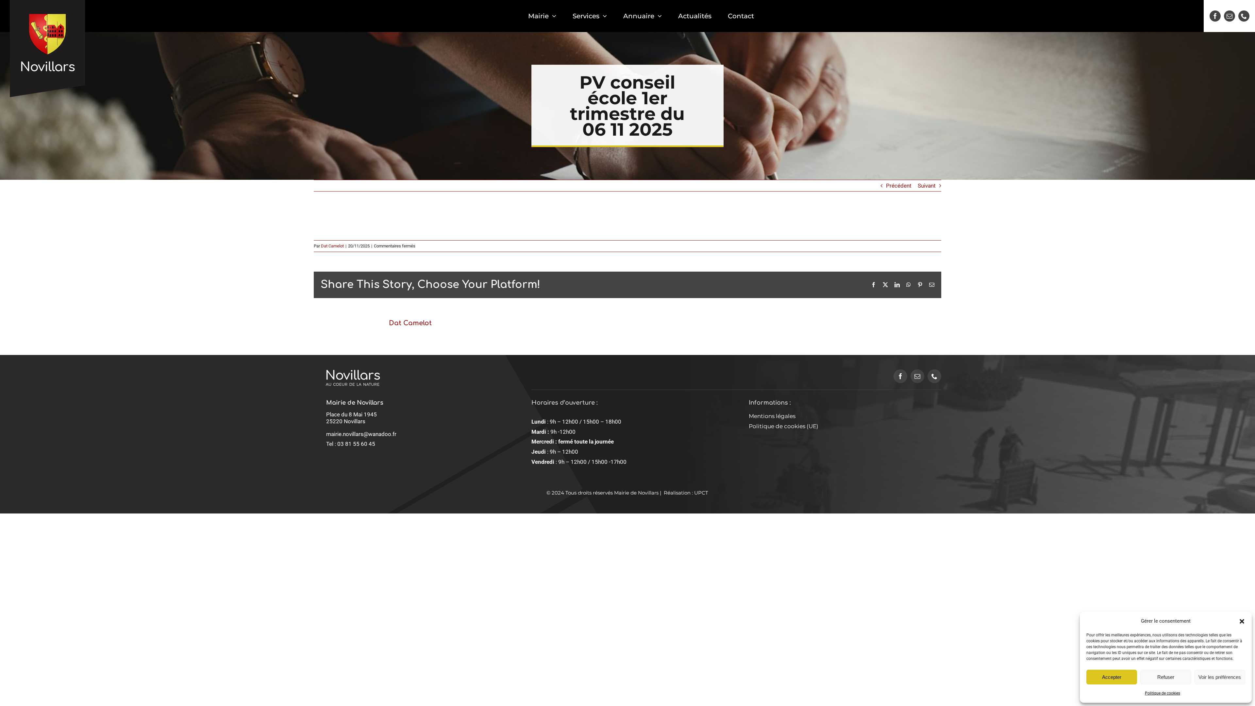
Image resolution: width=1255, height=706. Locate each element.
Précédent (899, 185)
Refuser (1165, 677)
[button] (1242, 621)
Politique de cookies (1162, 693)
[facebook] (1215, 16)
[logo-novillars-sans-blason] (353, 362)
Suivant (927, 185)
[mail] (1229, 16)
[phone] (1243, 16)
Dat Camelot (332, 246)
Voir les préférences (1219, 677)
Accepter (1111, 677)
